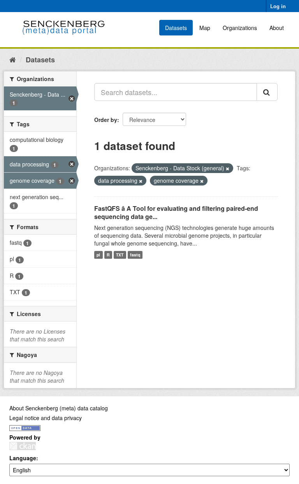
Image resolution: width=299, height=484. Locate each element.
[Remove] (227, 168)
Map (204, 28)
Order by (105, 120)
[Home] (12, 59)
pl (98, 255)
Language (22, 458)
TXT (119, 255)
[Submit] (267, 92)
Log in (278, 6)
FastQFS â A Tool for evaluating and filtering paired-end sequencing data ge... (176, 212)
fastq (135, 255)
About (276, 28)
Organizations (240, 28)
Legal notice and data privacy (45, 418)
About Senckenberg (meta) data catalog (58, 408)
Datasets (176, 28)
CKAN (22, 446)
